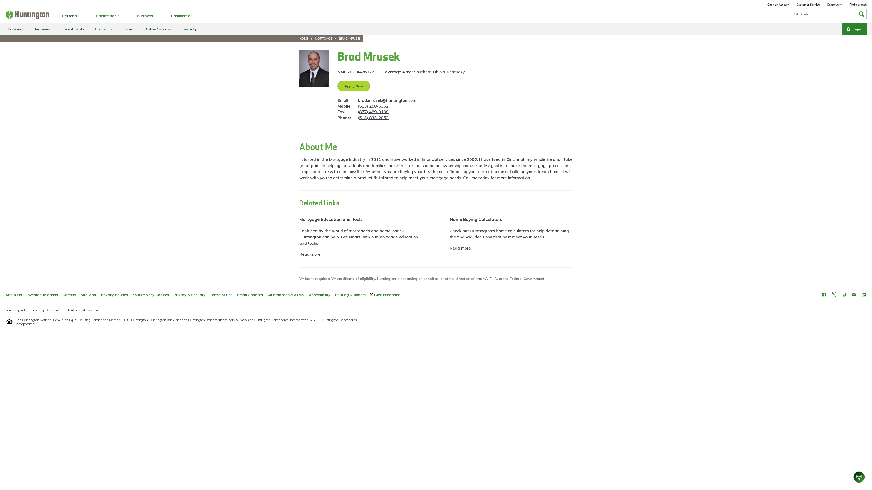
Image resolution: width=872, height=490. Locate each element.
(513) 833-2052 (373, 117)
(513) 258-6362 (373, 106)
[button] (824, 294)
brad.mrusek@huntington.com (387, 100)
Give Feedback (387, 294)
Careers (69, 294)
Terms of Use (221, 294)
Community (834, 4)
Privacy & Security (189, 294)
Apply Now (353, 86)
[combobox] (828, 14)
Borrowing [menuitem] (42, 29)
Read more (309, 254)
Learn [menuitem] (129, 29)
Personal (70, 15)
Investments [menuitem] (73, 29)
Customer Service (808, 4)
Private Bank (107, 15)
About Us (13, 294)
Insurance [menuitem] (104, 29)
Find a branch (858, 4)
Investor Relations (42, 294)
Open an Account (778, 4)
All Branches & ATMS (285, 294)
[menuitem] (306, 38)
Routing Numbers (350, 294)
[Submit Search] (862, 14)
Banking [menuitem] (15, 29)
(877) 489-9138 (373, 111)
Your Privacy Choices (151, 294)
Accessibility (320, 294)
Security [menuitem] (189, 29)
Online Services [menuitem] (157, 29)
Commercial (181, 15)
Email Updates (250, 294)
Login (856, 29)
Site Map (88, 294)
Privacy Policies (114, 294)
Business (145, 15)
